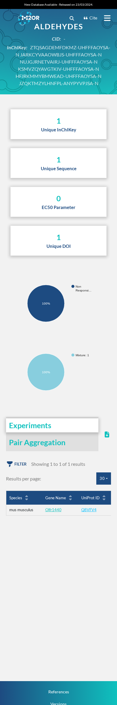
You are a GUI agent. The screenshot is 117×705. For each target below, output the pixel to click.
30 (102, 478)
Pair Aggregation (37, 442)
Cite (93, 17)
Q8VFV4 (89, 509)
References (58, 691)
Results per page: (23, 478)
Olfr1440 (53, 509)
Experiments (30, 425)
